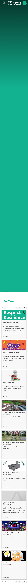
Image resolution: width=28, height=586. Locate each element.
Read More (6, 337)
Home (2, 297)
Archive (24, 308)
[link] (16, 308)
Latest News (12, 297)
